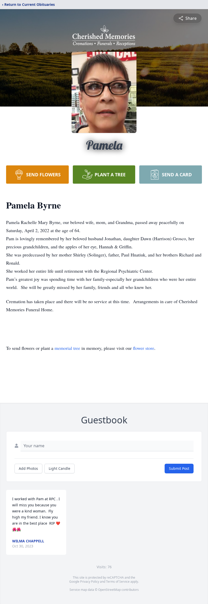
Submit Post (179, 468)
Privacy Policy (89, 581)
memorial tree (67, 348)
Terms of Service (118, 581)
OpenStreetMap (109, 590)
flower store (143, 348)
